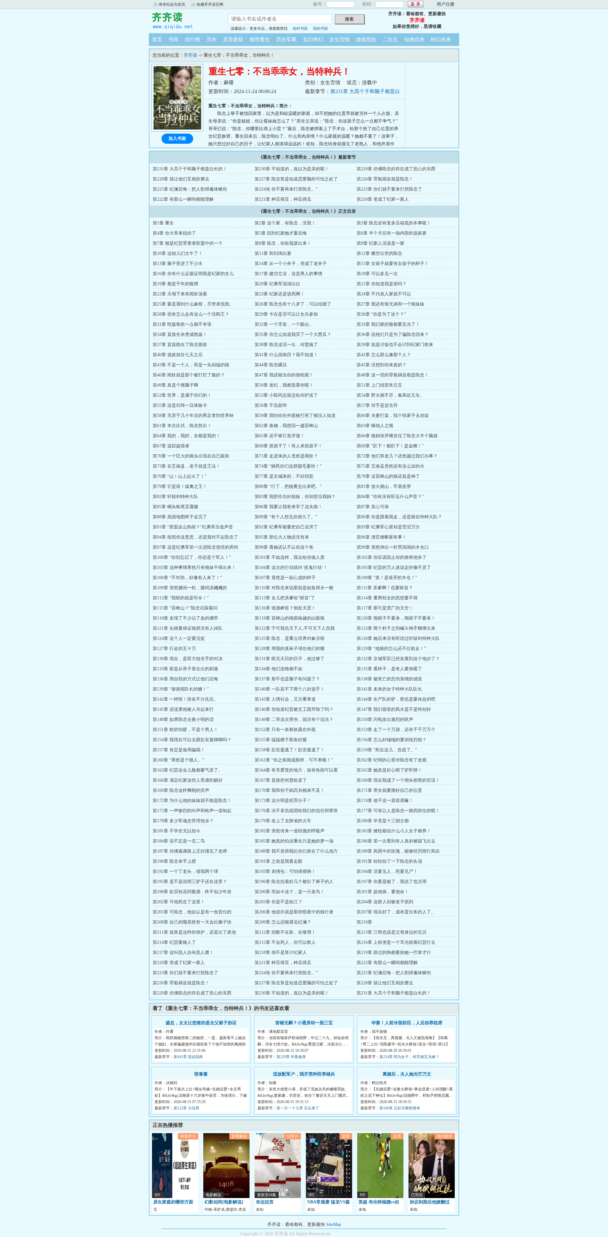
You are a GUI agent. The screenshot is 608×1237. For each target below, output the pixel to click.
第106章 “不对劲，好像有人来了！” (187, 577)
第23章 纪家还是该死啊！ (280, 294)
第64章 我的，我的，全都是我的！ (186, 435)
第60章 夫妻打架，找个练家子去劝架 (393, 415)
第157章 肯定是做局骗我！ (179, 750)
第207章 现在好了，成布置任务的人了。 (396, 912)
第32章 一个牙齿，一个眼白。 (284, 324)
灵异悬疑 (233, 39)
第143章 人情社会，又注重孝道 (285, 699)
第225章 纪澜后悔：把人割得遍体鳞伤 (190, 189)
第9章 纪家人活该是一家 (380, 243)
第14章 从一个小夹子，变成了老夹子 (291, 263)
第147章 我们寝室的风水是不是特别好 (394, 709)
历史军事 (286, 39)
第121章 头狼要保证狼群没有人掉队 (188, 628)
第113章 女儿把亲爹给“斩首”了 (285, 598)
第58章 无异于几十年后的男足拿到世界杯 (193, 415)
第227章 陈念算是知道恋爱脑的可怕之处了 (296, 179)
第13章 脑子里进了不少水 (178, 263)
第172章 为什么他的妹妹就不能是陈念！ (192, 800)
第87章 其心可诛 (373, 506)
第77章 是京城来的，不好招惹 (284, 476)
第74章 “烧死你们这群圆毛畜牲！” (288, 466)
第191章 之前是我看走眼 (278, 861)
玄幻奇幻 (313, 39)
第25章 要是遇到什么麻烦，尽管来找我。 (193, 304)
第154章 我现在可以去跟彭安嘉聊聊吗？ (192, 739)
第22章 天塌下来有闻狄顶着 (180, 294)
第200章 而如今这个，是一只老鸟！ (290, 891)
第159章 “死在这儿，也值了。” (387, 750)
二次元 (390, 39)
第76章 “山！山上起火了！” (179, 476)
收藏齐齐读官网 (210, 4)
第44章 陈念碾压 (271, 365)
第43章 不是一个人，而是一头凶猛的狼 (191, 365)
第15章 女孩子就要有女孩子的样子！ (393, 263)
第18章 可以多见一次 (377, 273)
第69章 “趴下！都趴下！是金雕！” (390, 446)
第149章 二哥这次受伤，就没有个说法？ (294, 719)
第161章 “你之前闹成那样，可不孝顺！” (294, 760)
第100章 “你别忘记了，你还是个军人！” (192, 557)
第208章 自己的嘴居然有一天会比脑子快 (192, 922)
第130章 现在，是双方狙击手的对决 (188, 658)
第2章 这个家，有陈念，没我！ (285, 223)
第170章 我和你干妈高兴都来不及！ (290, 790)
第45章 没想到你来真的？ (382, 365)
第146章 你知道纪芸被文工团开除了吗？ (294, 709)
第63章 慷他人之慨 (375, 425)
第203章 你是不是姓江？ (278, 901)
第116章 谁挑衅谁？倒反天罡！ (285, 608)
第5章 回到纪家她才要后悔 (281, 233)
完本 (211, 39)
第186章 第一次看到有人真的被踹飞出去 (396, 841)
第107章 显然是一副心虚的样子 (285, 577)
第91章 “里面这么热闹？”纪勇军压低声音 (193, 527)
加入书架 (177, 138)
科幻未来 (441, 39)
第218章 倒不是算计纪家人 (281, 952)
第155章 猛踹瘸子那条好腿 (281, 739)
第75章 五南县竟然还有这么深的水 (390, 466)
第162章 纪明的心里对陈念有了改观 (392, 760)
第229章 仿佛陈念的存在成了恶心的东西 (396, 169)
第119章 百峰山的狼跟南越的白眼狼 (290, 618)
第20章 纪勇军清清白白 (277, 283)
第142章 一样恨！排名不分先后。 (185, 699)
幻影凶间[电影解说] (224, 1202)
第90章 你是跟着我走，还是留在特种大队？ (399, 516)
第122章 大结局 (186, 1108)
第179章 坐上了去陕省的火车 (283, 820)
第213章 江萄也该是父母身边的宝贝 (392, 932)
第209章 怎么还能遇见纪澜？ (283, 922)
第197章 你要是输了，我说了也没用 (392, 881)
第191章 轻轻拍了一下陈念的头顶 (389, 861)
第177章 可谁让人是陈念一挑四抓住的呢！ (398, 810)
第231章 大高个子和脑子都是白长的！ (190, 169)
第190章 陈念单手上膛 (174, 861)
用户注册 (445, 4)
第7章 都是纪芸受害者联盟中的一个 (188, 243)
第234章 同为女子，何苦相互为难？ (409, 1057)
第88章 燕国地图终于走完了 (180, 516)
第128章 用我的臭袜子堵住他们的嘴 (290, 648)
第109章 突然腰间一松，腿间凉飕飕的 (190, 587)
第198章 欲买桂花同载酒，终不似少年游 (192, 891)
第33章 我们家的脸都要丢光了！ (388, 324)
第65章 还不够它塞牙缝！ (280, 435)
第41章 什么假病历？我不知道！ (286, 354)
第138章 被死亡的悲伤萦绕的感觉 (389, 679)
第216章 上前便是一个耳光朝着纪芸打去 (396, 942)
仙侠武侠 (414, 39)
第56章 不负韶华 (271, 405)
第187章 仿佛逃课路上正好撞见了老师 (190, 851)
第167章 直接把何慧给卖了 (281, 780)
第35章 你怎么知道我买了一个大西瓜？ (293, 334)
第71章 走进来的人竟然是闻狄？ (286, 456)
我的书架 (320, 28)
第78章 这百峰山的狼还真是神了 (388, 476)
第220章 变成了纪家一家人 (383, 199)
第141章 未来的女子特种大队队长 (389, 689)
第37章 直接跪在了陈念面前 (180, 344)
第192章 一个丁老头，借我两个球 (185, 871)
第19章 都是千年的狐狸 (175, 283)
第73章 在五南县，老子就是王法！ (186, 466)
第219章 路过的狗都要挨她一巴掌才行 (394, 952)
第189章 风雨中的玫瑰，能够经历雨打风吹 (398, 851)
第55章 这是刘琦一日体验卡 (180, 405)
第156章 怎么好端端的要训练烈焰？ (392, 739)
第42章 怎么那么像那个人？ (384, 354)
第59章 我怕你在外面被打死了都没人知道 (295, 415)
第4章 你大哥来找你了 (174, 233)
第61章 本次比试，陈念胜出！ (182, 425)
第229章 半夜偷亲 (291, 1057)
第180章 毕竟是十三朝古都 (383, 820)
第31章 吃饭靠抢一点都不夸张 (182, 324)
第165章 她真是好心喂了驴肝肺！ (389, 770)
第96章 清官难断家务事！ (382, 537)
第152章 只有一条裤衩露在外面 (285, 729)
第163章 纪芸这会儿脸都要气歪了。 (188, 770)
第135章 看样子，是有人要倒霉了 (389, 668)
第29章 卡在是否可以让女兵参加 (286, 314)
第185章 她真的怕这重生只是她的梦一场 (294, 841)
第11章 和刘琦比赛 (273, 253)
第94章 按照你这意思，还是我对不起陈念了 (195, 537)
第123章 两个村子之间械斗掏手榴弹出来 (396, 628)
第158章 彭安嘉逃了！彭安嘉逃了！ (290, 750)
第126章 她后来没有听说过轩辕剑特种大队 (398, 638)
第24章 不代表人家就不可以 (384, 294)
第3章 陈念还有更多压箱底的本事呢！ (394, 223)
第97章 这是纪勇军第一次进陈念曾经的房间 (195, 547)
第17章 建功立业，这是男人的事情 (288, 273)
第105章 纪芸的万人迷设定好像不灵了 (394, 567)
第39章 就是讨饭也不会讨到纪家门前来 (395, 344)
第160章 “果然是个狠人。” (178, 760)
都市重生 (260, 39)
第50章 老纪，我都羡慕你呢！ (284, 385)
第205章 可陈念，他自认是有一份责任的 (192, 912)
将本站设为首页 (172, 4)
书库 (173, 39)
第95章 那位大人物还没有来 (282, 537)
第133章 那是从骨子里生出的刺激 (185, 668)
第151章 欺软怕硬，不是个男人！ (185, 729)
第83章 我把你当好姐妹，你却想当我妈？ (295, 496)
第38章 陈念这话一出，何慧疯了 (286, 344)
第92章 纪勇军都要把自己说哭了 (286, 527)
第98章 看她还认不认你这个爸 (284, 547)
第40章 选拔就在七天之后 (178, 354)
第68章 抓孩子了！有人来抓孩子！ (288, 446)
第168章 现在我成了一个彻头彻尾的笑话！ (398, 780)
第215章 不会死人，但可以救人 (285, 942)
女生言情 (339, 39)
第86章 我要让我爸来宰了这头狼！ (288, 506)
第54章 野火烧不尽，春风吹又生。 (390, 395)
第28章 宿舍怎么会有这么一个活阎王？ (191, 314)
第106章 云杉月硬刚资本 (399, 1108)
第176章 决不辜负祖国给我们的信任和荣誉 (296, 810)
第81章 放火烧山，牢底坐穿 (384, 486)
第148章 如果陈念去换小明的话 (183, 719)
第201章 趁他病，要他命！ (383, 891)
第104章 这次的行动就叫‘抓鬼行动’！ (291, 567)
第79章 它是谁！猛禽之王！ (180, 486)
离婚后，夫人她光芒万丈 (407, 1074)
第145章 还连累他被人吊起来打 (183, 709)
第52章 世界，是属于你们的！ (182, 395)
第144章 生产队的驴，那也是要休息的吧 (396, 699)
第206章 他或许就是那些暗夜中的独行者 (294, 912)
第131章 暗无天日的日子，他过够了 (290, 658)
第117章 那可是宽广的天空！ (385, 608)
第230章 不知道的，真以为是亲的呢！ (292, 169)
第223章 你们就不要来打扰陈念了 (389, 189)
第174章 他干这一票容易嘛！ (385, 800)
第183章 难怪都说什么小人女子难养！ (394, 831)
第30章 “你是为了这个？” (381, 314)
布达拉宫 (265, 1202)
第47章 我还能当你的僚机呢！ (284, 375)
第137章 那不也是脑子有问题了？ (287, 679)
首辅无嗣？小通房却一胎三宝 (304, 1022)
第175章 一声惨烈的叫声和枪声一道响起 (192, 810)
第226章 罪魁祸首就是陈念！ (385, 179)
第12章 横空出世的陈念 (379, 253)
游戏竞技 (366, 39)
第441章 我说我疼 (188, 1057)
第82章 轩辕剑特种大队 (175, 496)
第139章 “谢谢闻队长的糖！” (181, 689)
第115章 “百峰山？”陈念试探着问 (185, 608)
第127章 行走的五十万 (174, 648)
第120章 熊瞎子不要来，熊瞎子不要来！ (396, 618)
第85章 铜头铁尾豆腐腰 (175, 506)
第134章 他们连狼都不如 (278, 668)
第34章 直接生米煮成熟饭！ (180, 334)
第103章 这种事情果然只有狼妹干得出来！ (194, 567)
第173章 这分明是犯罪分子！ (283, 800)
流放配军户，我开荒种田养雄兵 (304, 1074)
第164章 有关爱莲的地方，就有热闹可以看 (296, 770)
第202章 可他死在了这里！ (179, 901)
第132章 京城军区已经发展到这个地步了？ (398, 658)
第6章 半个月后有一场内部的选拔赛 (392, 233)
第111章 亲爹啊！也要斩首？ (385, 587)
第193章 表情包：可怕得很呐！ (285, 871)
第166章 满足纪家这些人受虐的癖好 (188, 780)
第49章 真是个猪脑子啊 (175, 385)
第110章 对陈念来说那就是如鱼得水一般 (294, 587)
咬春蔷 (201, 1074)
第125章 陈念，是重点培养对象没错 (290, 638)
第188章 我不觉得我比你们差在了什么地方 (296, 851)
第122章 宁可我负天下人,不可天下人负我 (295, 628)
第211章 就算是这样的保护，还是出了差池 (194, 932)
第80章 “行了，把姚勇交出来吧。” (288, 486)
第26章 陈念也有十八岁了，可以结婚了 (293, 304)
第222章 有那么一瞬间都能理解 (183, 199)
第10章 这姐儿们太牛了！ (178, 253)
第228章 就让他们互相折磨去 (181, 179)
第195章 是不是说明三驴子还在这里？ (190, 881)
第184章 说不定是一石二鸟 (179, 841)
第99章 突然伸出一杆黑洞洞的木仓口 (393, 547)
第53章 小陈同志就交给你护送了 (286, 395)
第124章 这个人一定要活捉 (179, 638)
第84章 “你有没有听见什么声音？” (390, 496)
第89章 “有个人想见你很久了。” (286, 516)
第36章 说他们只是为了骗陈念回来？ (393, 334)
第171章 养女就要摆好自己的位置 (389, 790)
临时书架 (300, 28)
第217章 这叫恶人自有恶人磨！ (183, 952)
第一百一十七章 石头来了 (297, 1108)
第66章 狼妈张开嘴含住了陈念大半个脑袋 (397, 435)
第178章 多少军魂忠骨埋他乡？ (183, 820)
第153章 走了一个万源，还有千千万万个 (396, 729)
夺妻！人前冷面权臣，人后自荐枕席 (406, 1022)
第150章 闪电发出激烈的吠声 (385, 719)
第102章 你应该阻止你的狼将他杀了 (392, 557)
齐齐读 (183, 20)
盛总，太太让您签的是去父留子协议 (201, 1022)
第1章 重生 (163, 223)
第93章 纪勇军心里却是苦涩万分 (388, 527)
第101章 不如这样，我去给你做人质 (290, 557)
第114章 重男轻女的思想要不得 (387, 598)
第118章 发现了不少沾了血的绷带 (185, 618)
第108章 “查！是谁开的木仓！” (387, 577)
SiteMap (333, 1224)
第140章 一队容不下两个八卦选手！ (290, 689)
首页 (157, 39)
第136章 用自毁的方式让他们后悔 (185, 679)
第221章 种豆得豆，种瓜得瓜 (283, 199)
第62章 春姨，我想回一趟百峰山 (286, 425)
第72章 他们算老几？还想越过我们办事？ (397, 456)
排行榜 (192, 39)
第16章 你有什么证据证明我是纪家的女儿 (193, 273)
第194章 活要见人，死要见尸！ (387, 871)
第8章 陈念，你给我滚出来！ (283, 243)
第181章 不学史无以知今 (176, 831)
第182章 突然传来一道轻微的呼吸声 (290, 831)
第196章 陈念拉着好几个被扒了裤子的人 (294, 881)
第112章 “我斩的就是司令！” (181, 598)
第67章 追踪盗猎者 (171, 446)
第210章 (364, 922)
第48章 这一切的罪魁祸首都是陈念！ (393, 375)
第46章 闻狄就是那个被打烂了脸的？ (189, 375)
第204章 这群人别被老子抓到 (385, 901)
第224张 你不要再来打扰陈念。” (286, 189)
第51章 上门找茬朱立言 (379, 385)
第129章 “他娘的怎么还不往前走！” (391, 648)
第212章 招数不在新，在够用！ (285, 932)
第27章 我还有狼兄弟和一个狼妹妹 (390, 304)
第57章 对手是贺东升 (377, 405)
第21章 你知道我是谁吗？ (382, 283)
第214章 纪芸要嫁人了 (174, 942)
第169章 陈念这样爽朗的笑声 (181, 790)
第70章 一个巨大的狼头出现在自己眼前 (191, 456)
